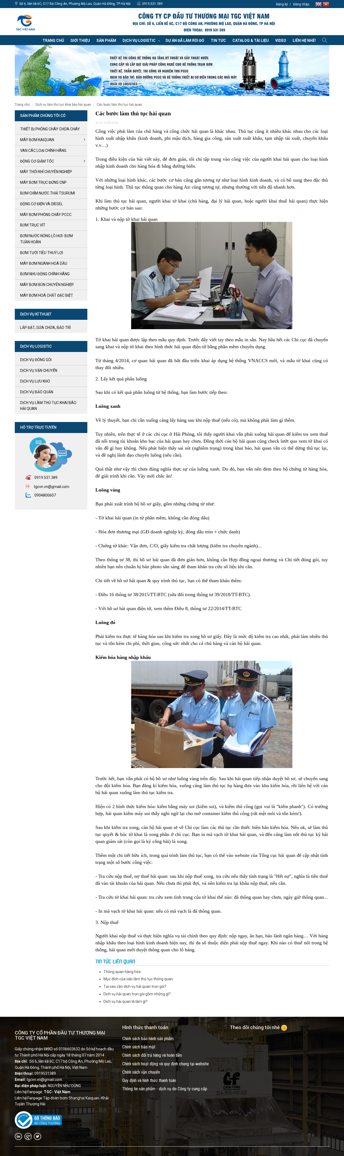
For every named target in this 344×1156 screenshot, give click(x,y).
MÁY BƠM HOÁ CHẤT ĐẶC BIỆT (46, 295)
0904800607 (45, 495)
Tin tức (218, 40)
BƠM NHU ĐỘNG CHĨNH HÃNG (45, 274)
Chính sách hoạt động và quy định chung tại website (165, 1063)
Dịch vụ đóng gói (36, 360)
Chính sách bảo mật (138, 1046)
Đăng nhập (301, 4)
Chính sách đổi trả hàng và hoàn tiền (152, 1055)
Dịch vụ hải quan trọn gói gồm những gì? (137, 994)
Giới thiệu (80, 40)
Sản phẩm (106, 40)
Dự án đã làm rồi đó (185, 40)
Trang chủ (53, 40)
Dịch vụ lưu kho (35, 381)
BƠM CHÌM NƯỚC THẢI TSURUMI (47, 193)
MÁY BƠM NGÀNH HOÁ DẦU (43, 263)
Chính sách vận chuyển (141, 1072)
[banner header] (203, 22)
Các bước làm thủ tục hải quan (119, 105)
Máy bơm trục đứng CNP (43, 182)
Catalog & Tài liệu (250, 40)
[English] (319, 4)
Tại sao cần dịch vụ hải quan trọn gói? (134, 986)
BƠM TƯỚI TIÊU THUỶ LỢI (41, 253)
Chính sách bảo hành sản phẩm (148, 1038)
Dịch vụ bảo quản (36, 392)
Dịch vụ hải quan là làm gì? (125, 1001)
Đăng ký (282, 4)
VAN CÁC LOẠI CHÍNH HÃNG (43, 150)
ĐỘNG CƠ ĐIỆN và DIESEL (41, 204)
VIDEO (280, 40)
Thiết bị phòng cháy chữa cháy (50, 129)
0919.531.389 (152, 4)
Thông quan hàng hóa (122, 972)
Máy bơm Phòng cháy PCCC (45, 214)
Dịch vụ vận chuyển (38, 370)
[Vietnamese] (326, 4)
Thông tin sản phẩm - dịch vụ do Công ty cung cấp (164, 1088)
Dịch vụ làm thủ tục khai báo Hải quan (63, 105)
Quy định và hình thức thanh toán (149, 1080)
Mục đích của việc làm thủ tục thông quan (138, 979)
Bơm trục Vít (32, 225)
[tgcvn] (25, 21)
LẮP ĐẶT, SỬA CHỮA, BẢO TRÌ (45, 327)
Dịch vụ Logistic (139, 40)
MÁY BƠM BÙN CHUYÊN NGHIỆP (47, 284)
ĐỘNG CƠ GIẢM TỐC (37, 161)
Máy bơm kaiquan (37, 140)
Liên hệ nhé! (304, 40)
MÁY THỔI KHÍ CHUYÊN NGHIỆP (46, 172)
